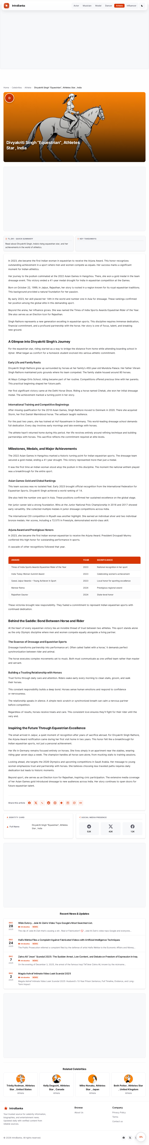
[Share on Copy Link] (80, 802)
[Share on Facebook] (29, 802)
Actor (76, 5)
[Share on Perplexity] (67, 802)
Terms (115, 1117)
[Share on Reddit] (48, 802)
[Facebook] (123, 1137)
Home (6, 87)
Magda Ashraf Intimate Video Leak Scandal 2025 (44, 973)
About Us (78, 1112)
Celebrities (17, 87)
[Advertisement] (74, 36)
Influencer (131, 5)
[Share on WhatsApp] (42, 802)
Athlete (119, 5)
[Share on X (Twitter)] (35, 802)
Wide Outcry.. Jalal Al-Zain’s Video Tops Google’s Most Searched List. (55, 922)
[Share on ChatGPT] (55, 802)
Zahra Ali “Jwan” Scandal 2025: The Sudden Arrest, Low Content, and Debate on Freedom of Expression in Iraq (77, 956)
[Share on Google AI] (61, 802)
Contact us (117, 1121)
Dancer (108, 5)
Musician (87, 5)
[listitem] (20, 1085)
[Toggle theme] (142, 6)
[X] (130, 1137)
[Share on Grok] (74, 802)
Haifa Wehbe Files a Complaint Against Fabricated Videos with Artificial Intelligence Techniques (69, 939)
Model (98, 5)
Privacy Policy (119, 1112)
